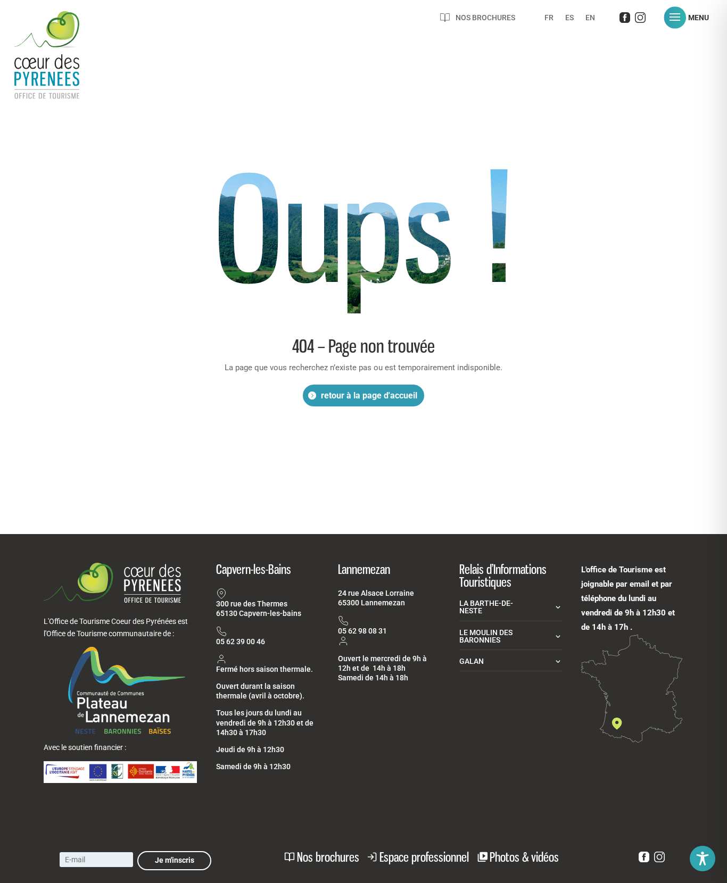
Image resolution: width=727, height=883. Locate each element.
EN (590, 18)
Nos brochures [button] (328, 857)
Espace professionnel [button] (424, 857)
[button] (690, 17)
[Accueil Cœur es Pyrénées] (59, 66)
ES (569, 18)
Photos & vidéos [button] (524, 857)
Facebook (624, 19)
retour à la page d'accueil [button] (369, 395)
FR (548, 18)
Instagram (640, 19)
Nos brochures (485, 17)
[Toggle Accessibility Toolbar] (702, 858)
